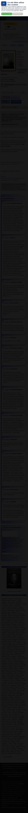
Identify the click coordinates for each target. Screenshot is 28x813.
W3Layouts (13, 803)
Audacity (18, 785)
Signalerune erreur (5, 101)
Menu (3, 18)
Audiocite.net (22, 71)
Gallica (4, 792)
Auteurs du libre (7, 787)
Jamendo (19, 792)
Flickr (21, 789)
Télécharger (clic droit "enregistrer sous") (10, 97)
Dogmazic (11, 789)
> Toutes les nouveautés (14, 591)
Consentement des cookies (10, 782)
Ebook (16, 789)
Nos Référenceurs (12, 797)
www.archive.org (15, 799)
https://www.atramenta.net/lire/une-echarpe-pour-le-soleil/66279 (12, 163)
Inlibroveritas (11, 792)
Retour (13, 45)
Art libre (4, 785)
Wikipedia (11, 795)
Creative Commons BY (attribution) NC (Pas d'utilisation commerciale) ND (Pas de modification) (14, 187)
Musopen (17, 793)
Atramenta (11, 785)
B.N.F (14, 787)
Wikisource (18, 795)
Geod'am (20, 52)
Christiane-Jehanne (11, 78)
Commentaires (16, 101)
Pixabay (4, 797)
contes (20, 45)
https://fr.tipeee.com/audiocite (14, 37)
